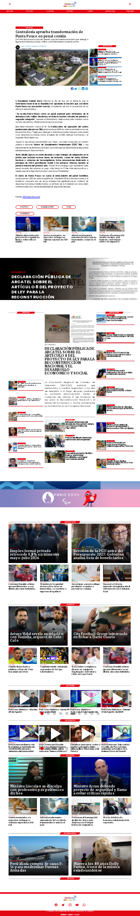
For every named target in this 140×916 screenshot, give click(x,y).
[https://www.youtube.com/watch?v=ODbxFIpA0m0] (24, 733)
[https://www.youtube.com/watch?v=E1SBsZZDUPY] (85, 733)
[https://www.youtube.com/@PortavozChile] (77, 906)
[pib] (13, 462)
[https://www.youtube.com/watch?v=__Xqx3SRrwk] (24, 698)
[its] (93, 80)
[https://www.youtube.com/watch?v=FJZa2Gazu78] (54, 733)
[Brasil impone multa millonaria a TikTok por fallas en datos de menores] (101, 373)
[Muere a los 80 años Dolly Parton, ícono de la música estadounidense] (101, 355)
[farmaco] (13, 385)
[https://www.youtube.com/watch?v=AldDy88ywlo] (117, 733)
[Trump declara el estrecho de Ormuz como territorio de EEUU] (13, 447)
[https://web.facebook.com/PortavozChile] (56, 906)
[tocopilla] (13, 416)
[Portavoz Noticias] (10, 5)
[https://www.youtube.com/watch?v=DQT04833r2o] (54, 698)
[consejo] (13, 431)
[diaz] (101, 463)
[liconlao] (93, 52)
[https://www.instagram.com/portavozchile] (70, 906)
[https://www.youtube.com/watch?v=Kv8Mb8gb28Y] (85, 698)
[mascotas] (93, 71)
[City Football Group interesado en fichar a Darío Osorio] (101, 391)
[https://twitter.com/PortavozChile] (63, 906)
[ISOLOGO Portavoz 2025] (70, 6)
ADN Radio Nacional (31, 197)
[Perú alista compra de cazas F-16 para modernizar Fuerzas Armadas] (101, 319)
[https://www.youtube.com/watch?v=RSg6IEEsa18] (117, 698)
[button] (24, 207)
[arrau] (93, 62)
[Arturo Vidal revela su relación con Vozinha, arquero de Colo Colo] (101, 337)
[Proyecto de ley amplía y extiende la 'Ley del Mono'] (13, 401)
